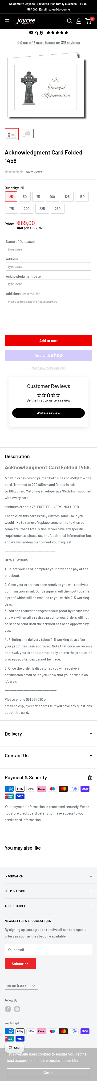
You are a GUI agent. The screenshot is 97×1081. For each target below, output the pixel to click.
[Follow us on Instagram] (17, 1009)
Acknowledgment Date (23, 276)
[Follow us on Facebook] (8, 1009)
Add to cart (48, 340)
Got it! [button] (49, 1072)
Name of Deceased (20, 241)
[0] (88, 21)
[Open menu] (7, 21)
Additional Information (23, 293)
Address (12, 259)
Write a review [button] (48, 413)
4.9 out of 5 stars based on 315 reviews (48, 42)
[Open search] (69, 21)
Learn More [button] (71, 1061)
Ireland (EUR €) (17, 986)
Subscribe (20, 963)
